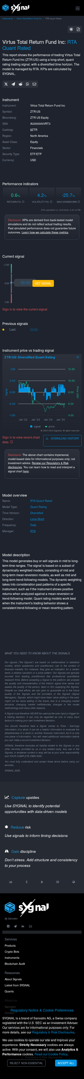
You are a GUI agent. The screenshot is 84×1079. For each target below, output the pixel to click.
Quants (9, 991)
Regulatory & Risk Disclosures (53, 1032)
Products (10, 945)
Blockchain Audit (15, 964)
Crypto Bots (12, 951)
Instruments (7, 18)
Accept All (66, 1063)
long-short (37, 519)
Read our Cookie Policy (51, 1054)
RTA (33, 531)
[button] (71, 29)
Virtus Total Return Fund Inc (29, 18)
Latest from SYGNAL (17, 985)
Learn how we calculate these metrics (45, 232)
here (26, 471)
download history (64, 438)
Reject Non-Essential (26, 1063)
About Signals (13, 979)
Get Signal (43, 283)
